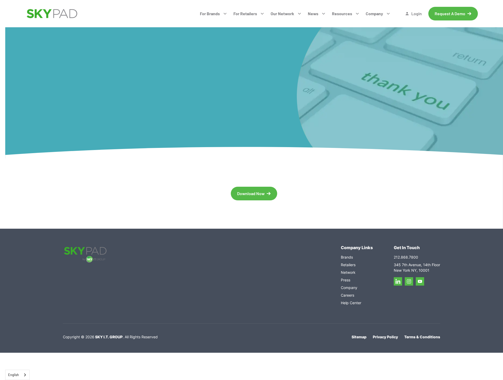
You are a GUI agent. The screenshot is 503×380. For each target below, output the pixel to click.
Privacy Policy (385, 337)
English (13, 375)
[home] (52, 14)
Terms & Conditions (422, 337)
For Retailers (245, 13)
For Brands (210, 13)
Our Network (282, 13)
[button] (213, 13)
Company (374, 13)
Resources (342, 13)
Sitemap (359, 337)
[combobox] (17, 375)
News (313, 13)
